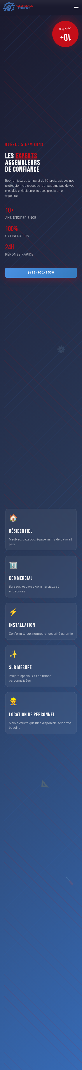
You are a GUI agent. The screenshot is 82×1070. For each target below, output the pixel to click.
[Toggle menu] (76, 7)
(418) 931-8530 (41, 272)
